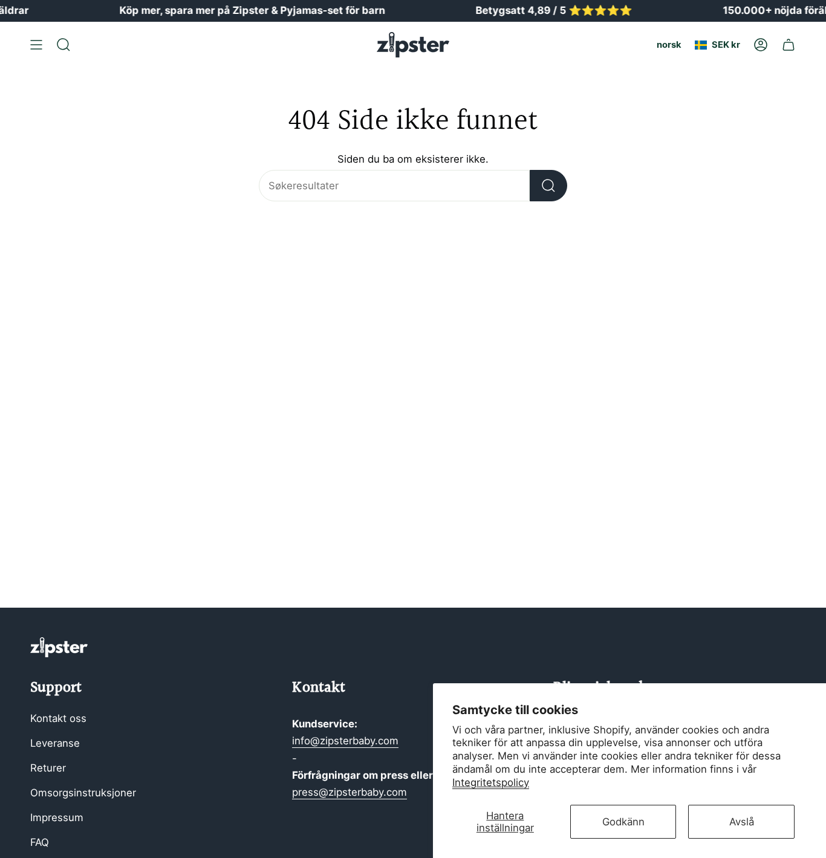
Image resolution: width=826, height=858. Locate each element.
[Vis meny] (36, 45)
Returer (48, 768)
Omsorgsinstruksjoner (83, 793)
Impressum (56, 817)
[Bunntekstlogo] (59, 647)
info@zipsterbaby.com (345, 741)
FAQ (39, 842)
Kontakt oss (58, 718)
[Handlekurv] (788, 45)
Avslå (741, 822)
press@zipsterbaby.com (349, 792)
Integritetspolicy (490, 782)
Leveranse (55, 743)
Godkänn (623, 822)
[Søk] (548, 185)
